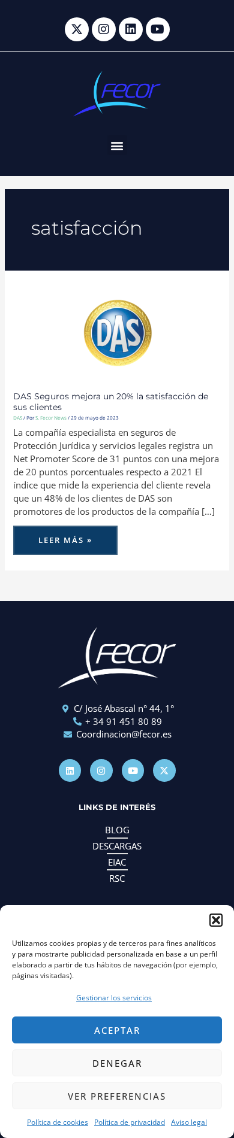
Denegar (117, 1063)
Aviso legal (189, 1122)
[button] (216, 920)
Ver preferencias (117, 1096)
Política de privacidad (129, 1122)
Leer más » (72, 535)
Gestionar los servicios (114, 998)
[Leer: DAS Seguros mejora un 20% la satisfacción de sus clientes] (116, 329)
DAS (17, 417)
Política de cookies (57, 1122)
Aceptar (117, 1030)
